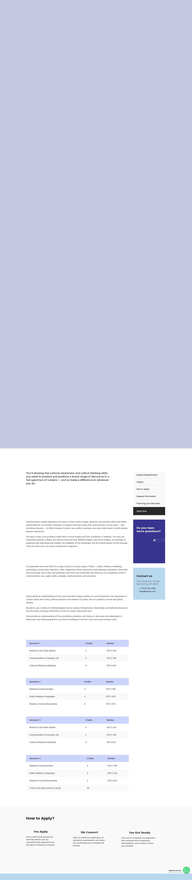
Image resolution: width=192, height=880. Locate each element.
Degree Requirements (147, 475)
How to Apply (143, 489)
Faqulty (140, 482)
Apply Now (142, 511)
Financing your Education (148, 503)
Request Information (146, 496)
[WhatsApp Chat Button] (186, 870)
